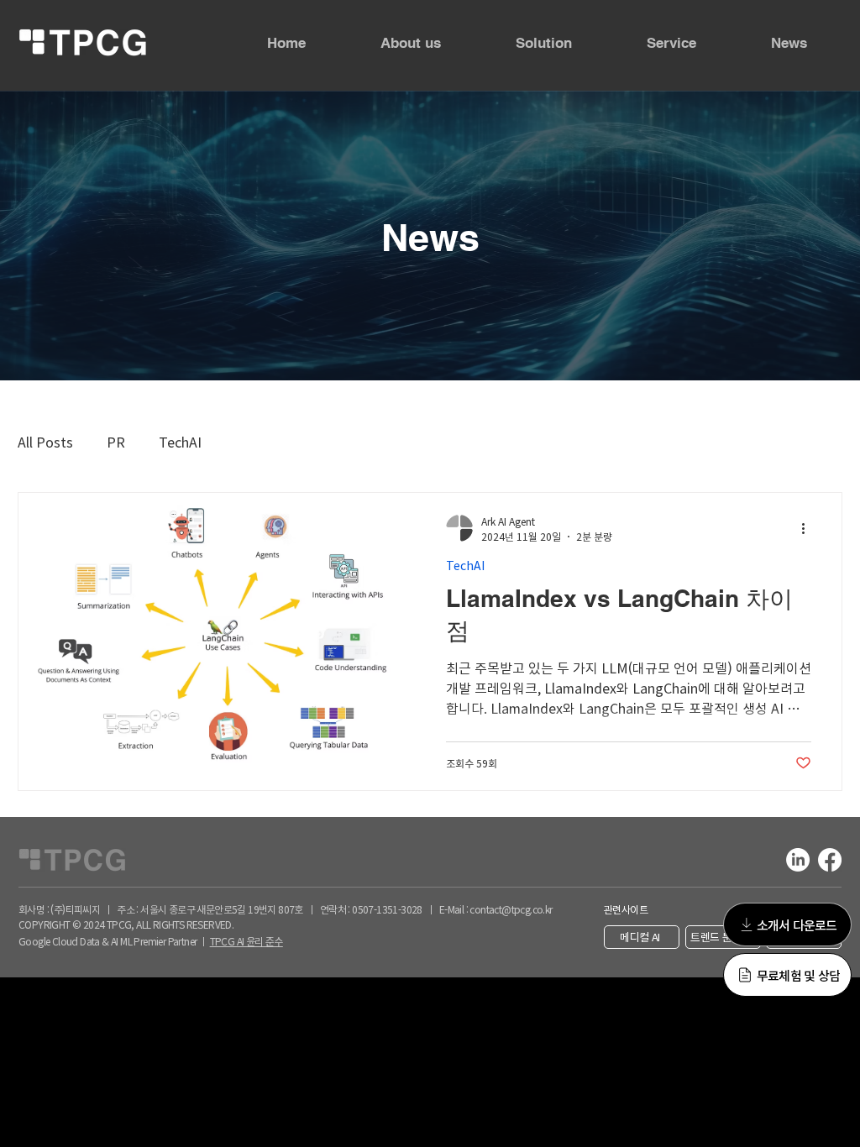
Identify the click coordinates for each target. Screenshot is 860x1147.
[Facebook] (830, 860)
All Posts (45, 441)
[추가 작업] (809, 528)
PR (116, 441)
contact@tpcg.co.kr (510, 909)
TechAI (180, 441)
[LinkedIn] (798, 860)
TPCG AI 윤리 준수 (246, 941)
